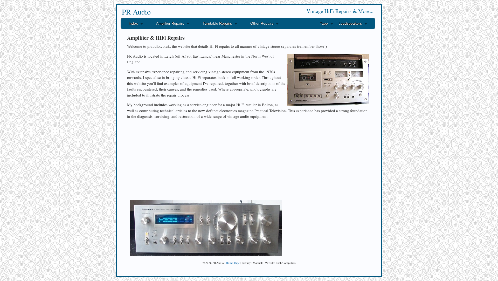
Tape (324, 23)
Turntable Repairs (217, 23)
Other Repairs (261, 23)
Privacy (246, 262)
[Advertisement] (249, 159)
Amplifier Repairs (170, 23)
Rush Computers (285, 262)
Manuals (258, 262)
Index (133, 23)
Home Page (233, 262)
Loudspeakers (350, 23)
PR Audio (136, 12)
